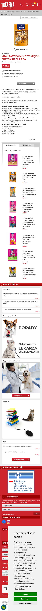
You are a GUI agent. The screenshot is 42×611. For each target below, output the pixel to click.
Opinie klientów (26, 145)
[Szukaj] (27, 5)
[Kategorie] (38, 5)
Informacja (22, 83)
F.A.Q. (4, 442)
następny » (34, 17)
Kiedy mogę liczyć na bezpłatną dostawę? (14, 452)
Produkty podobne (10, 145)
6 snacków (28, 207)
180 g (29, 192)
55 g (29, 177)
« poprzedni (25, 17)
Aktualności (6, 289)
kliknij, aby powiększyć (22, 49)
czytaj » (37, 298)
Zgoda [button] (25, 594)
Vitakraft (5, 53)
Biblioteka (6, 401)
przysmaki (16, 11)
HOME (5, 11)
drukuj (33, 139)
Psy (5, 567)
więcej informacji (19, 459)
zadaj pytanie (18, 396)
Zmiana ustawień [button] (25, 603)
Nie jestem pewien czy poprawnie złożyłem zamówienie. (17, 446)
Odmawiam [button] (25, 599)
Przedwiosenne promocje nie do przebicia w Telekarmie (17, 309)
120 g (29, 272)
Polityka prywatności (8, 514)
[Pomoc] (21, 5)
